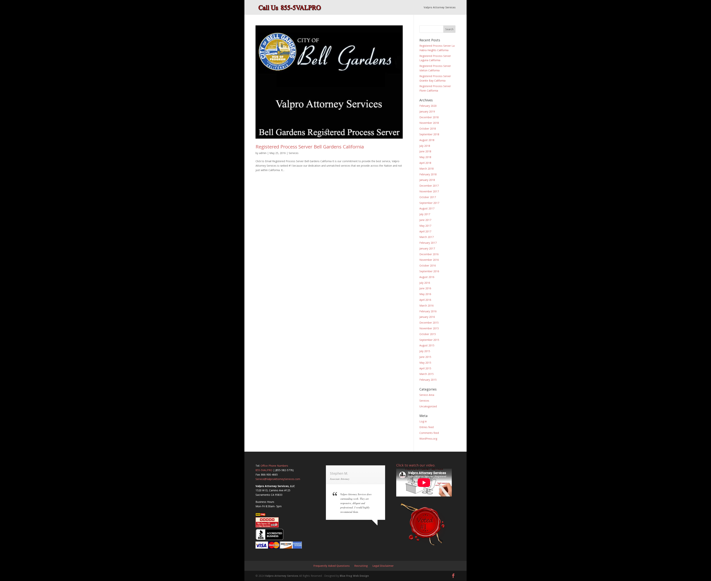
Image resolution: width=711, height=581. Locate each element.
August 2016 (426, 277)
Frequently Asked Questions (331, 565)
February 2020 (428, 105)
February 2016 (428, 311)
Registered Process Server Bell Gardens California (310, 146)
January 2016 (427, 317)
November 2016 (429, 259)
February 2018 (428, 174)
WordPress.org (428, 438)
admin (262, 153)
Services (293, 153)
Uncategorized (428, 406)
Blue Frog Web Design (354, 575)
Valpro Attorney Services (439, 7)
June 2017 (425, 220)
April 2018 (425, 163)
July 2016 (424, 282)
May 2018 (425, 157)
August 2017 (426, 208)
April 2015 (425, 368)
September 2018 (429, 134)
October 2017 (427, 197)
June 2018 (425, 151)
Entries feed (426, 427)
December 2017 (429, 185)
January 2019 (427, 111)
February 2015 (428, 379)
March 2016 (426, 305)
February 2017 (428, 242)
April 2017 (425, 231)
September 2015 (429, 340)
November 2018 (429, 123)
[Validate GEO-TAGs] (261, 515)
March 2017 (426, 237)
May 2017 (425, 225)
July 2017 (424, 214)
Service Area (426, 395)
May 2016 (425, 294)
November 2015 (429, 328)
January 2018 (427, 180)
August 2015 (426, 345)
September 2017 (429, 203)
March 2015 (426, 374)
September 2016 (429, 271)
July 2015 (424, 351)
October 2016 (427, 265)
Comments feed (429, 433)
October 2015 (427, 334)
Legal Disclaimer (383, 565)
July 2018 (424, 146)
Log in (423, 421)
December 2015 (429, 322)
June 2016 (425, 288)
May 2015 (425, 362)
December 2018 (429, 117)
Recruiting (361, 565)
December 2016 (429, 254)
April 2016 (425, 300)
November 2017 (429, 191)
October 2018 (427, 128)
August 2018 (426, 140)
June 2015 (425, 357)
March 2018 (426, 168)
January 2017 (427, 248)
